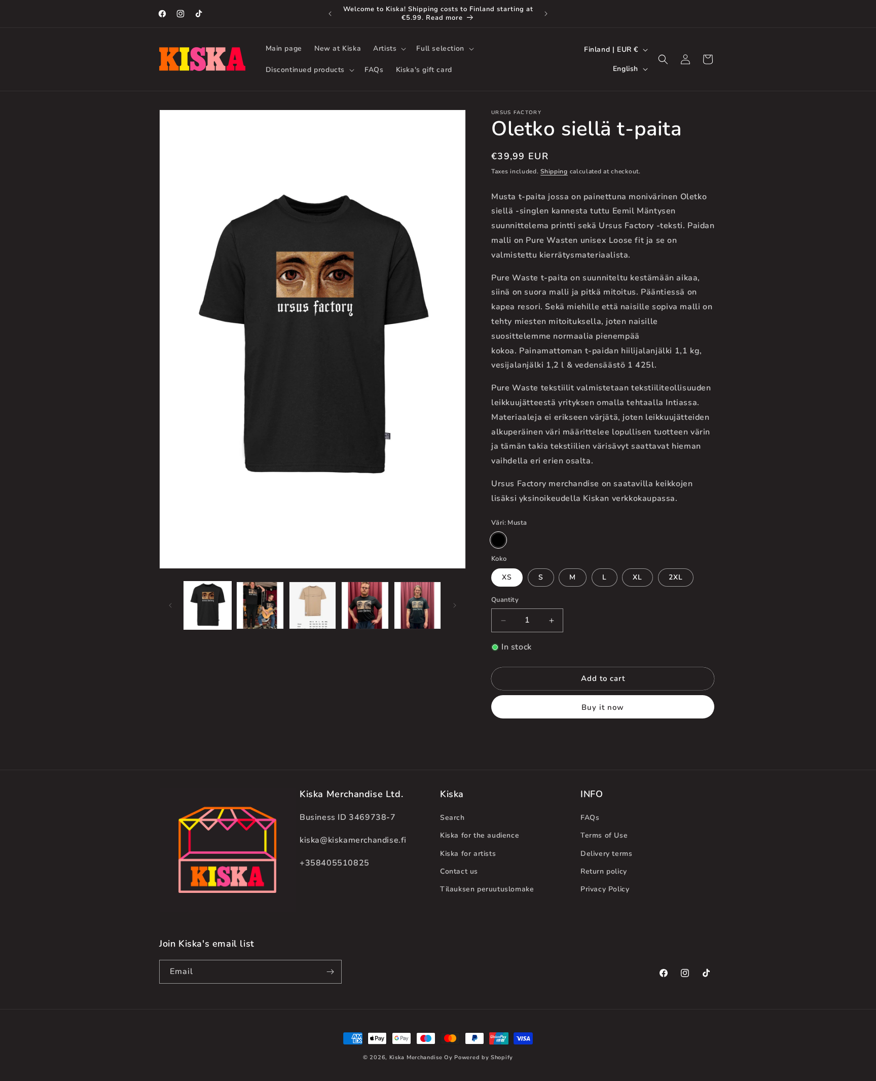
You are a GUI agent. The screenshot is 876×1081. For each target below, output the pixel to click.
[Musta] (498, 540)
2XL (676, 578)
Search (452, 817)
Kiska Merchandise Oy (421, 1057)
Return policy (603, 871)
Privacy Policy (604, 889)
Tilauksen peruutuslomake (487, 889)
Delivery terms (606, 853)
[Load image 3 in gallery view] (312, 605)
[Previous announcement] (330, 13)
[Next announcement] (546, 13)
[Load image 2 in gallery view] (259, 605)
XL (637, 578)
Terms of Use (604, 835)
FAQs (589, 817)
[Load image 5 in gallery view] (417, 605)
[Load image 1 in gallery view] (207, 605)
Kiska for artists (468, 853)
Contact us (459, 871)
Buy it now (602, 707)
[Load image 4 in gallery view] (364, 605)
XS (507, 578)
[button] (388, 48)
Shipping (554, 171)
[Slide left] (170, 605)
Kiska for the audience (479, 835)
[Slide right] (455, 605)
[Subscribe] (330, 972)
